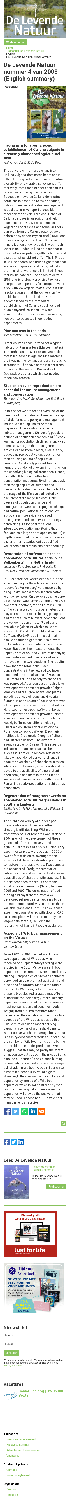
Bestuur (11, 1489)
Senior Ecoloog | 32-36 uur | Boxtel (42, 1393)
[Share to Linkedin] (33, 1111)
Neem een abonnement (21, 1439)
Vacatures (12, 1455)
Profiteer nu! (56, 1186)
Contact (11, 1470)
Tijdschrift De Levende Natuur (25, 51)
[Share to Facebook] (7, 1111)
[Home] (35, 19)
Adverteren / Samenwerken (23, 1450)
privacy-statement (13, 1365)
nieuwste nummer (44, 1166)
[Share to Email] (41, 1111)
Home (10, 48)
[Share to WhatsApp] (24, 1111)
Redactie (12, 1495)
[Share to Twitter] (15, 1111)
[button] (15, 42)
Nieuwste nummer (17, 1444)
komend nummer (44, 1169)
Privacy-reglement (18, 1475)
